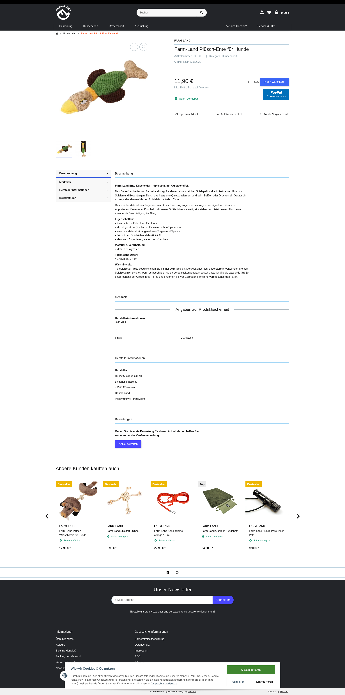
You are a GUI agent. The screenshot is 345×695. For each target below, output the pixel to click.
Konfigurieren (264, 681)
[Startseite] (57, 33)
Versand (204, 87)
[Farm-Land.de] (63, 12)
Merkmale (65, 182)
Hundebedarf (229, 56)
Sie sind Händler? (66, 650)
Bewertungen (67, 197)
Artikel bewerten (128, 443)
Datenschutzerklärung (164, 683)
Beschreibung (68, 173)
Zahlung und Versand (68, 656)
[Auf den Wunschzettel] (143, 47)
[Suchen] (201, 13)
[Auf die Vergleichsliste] (134, 47)
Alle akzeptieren (251, 669)
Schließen (238, 681)
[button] (262, 12)
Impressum (141, 650)
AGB (138, 656)
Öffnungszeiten (64, 638)
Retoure (60, 644)
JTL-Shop (284, 691)
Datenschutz (142, 644)
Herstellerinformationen (74, 189)
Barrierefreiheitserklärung (149, 638)
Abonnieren (223, 599)
